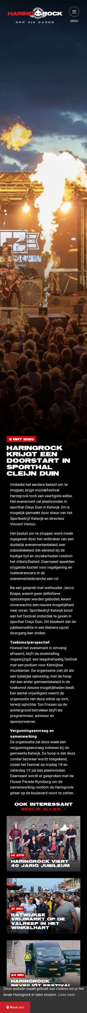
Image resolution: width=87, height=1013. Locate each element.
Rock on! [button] (16, 1007)
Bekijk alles (41, 809)
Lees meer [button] (66, 995)
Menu (74, 21)
